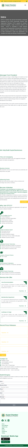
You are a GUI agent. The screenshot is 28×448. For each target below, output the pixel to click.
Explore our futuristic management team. (12, 1)
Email (1, 393)
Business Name (3, 385)
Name (1, 381)
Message (2, 396)
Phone (1, 389)
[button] (25, 5)
